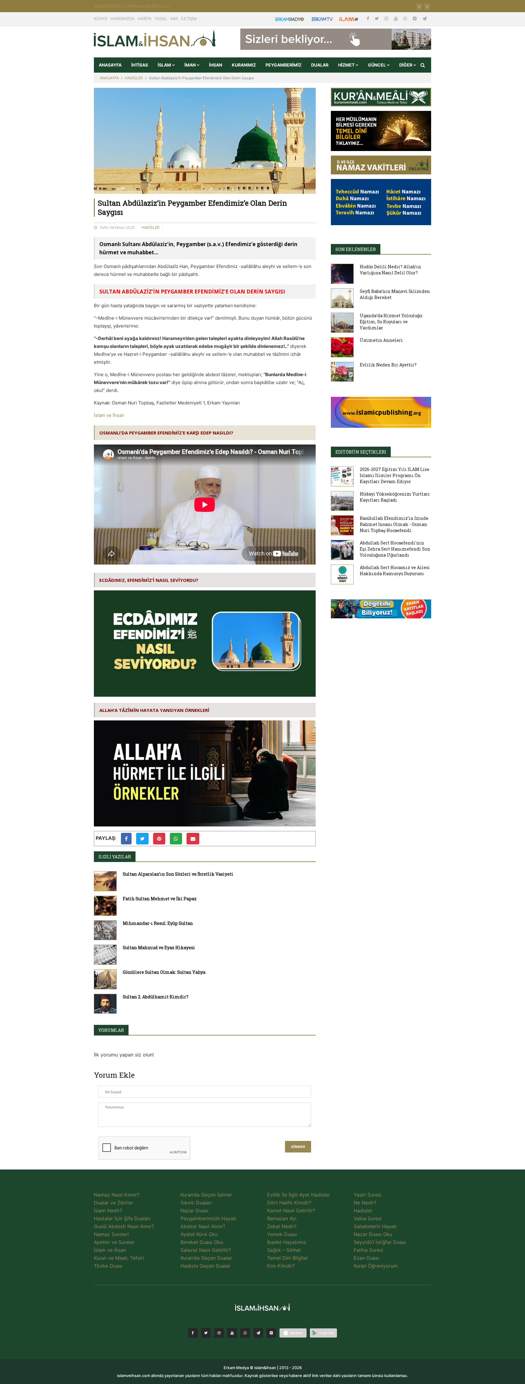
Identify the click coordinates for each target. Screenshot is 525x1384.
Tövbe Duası (108, 1266)
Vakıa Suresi (368, 1218)
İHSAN (215, 64)
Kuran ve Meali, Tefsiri (119, 1258)
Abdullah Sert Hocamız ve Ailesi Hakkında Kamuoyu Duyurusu (395, 570)
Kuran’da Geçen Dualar (206, 1258)
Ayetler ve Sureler (114, 1242)
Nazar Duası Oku (373, 1234)
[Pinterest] (415, 18)
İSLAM (165, 64)
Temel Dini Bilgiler (287, 1258)
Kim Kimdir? (281, 1266)
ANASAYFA (110, 64)
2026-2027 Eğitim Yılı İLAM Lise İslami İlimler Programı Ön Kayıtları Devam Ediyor (394, 475)
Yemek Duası (282, 1234)
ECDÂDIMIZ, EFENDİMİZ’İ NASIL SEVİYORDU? (148, 580)
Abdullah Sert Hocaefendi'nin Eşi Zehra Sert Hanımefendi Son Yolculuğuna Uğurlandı (395, 549)
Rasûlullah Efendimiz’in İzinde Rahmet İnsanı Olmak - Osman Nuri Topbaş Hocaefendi (394, 524)
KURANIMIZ (244, 64)
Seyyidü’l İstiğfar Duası (380, 1242)
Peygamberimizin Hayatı (208, 1218)
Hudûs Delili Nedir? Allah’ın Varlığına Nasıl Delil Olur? (390, 270)
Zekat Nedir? (282, 1226)
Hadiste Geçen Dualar (205, 1266)
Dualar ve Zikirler (113, 1203)
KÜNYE (101, 18)
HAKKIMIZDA (123, 18)
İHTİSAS (139, 64)
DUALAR (319, 64)
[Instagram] (387, 18)
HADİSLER (134, 78)
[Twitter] (377, 18)
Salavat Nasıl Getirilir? (205, 1250)
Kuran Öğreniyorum (376, 1266)
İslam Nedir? (108, 1210)
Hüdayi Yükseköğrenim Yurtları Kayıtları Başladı (395, 497)
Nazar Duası (194, 1210)
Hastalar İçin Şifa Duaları (122, 1218)
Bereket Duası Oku (201, 1242)
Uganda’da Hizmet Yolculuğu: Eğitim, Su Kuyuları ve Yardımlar (391, 322)
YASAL (161, 18)
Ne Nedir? (365, 1203)
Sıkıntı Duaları (196, 1203)
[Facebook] (368, 18)
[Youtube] (396, 18)
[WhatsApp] (405, 18)
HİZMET (346, 64)
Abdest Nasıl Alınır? (202, 1226)
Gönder (298, 1147)
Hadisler (363, 1210)
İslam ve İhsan (109, 415)
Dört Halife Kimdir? (289, 1203)
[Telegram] (424, 18)
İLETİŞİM (189, 18)
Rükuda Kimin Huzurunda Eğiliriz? (132, 6)
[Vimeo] (258, 1333)
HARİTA (145, 18)
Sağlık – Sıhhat (284, 1250)
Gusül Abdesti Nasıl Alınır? (124, 1226)
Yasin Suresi (367, 1195)
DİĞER (406, 64)
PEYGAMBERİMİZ (283, 64)
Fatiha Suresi (368, 1250)
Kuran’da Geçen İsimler (206, 1195)
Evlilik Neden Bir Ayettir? (388, 365)
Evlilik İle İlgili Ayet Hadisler (298, 1195)
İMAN (190, 64)
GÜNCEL (377, 64)
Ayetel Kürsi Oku (199, 1234)
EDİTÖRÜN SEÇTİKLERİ (360, 452)
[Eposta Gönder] (193, 838)
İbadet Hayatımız (286, 1242)
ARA (174, 18)
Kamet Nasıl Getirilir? (291, 1210)
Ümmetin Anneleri (381, 340)
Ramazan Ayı (282, 1218)
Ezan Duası (366, 1258)
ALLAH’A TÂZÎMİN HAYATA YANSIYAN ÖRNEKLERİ (154, 710)
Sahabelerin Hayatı (375, 1226)
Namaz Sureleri (111, 1234)
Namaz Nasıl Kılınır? (116, 1195)
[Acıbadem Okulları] (381, 611)
